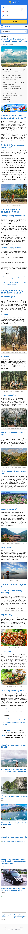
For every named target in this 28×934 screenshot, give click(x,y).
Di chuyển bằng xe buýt (10, 81)
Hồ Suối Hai (7, 91)
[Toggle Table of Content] (24, 70)
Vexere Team (5, 44)
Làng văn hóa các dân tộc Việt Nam (13, 88)
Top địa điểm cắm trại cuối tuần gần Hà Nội (14, 719)
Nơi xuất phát (7, 7)
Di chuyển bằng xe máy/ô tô (11, 79)
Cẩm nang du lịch (4, 36)
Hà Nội (3, 741)
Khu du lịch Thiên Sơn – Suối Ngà (12, 86)
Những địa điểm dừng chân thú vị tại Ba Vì (13, 82)
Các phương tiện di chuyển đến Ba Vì (12, 77)
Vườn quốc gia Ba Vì (9, 84)
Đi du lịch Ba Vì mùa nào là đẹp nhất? (12, 75)
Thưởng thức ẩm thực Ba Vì (9, 93)
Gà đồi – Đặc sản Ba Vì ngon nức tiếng (13, 95)
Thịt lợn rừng (8, 97)
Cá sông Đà (7, 99)
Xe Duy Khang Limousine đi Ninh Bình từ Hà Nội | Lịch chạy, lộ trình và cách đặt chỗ (13, 861)
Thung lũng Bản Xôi (9, 90)
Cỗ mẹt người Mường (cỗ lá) (11, 101)
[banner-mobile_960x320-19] (14, 108)
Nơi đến (6, 11)
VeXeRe (4, 735)
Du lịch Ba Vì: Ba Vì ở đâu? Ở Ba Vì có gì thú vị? (13, 72)
